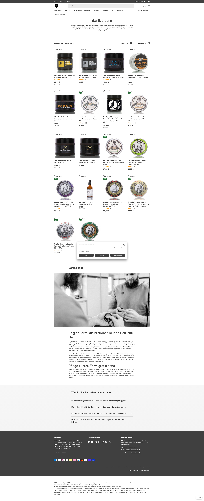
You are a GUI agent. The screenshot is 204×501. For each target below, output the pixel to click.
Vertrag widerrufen (145, 470)
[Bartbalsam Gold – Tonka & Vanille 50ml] (65, 62)
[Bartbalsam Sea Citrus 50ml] (114, 62)
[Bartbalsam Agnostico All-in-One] (90, 189)
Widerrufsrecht (134, 467)
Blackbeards (61, 467)
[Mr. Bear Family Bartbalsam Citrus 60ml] (139, 103)
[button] (149, 6)
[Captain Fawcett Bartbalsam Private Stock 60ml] (65, 230)
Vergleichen (124, 43)
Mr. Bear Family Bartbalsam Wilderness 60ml (114, 162)
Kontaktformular (136, 453)
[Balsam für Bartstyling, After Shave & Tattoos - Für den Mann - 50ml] (114, 103)
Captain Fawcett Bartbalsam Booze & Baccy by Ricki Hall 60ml (138, 204)
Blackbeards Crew (140, 1)
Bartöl (111, 369)
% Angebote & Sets (107, 10)
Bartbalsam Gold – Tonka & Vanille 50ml (65, 76)
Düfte (96, 10)
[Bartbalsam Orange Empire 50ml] (65, 103)
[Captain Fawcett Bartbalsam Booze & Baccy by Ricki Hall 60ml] (139, 189)
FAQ (149, 1)
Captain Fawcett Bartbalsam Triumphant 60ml (137, 162)
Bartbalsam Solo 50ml (62, 161)
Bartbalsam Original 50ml (88, 161)
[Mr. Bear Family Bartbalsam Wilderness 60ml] (114, 147)
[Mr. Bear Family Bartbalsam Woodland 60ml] (90, 103)
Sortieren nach (58, 43)
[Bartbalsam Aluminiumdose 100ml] (139, 62)
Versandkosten (86, 483)
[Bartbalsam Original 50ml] (90, 147)
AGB (119, 467)
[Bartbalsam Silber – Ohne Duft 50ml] (90, 62)
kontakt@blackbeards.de (133, 450)
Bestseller (120, 10)
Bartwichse (124, 373)
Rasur (66, 10)
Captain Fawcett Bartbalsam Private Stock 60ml (64, 246)
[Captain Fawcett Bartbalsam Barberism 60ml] (114, 189)
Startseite (56, 14)
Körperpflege (76, 10)
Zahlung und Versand (145, 467)
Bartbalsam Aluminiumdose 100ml (138, 77)
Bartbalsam (62, 14)
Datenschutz (125, 467)
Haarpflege (87, 10)
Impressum (113, 467)
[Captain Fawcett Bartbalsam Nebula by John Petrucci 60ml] (65, 189)
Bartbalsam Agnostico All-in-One (86, 203)
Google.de (67, 1)
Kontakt (106, 467)
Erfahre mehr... (102, 31)
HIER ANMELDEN (61, 453)
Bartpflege (57, 10)
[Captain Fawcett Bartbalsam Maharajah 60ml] (90, 230)
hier (120, 486)
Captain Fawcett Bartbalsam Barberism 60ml (112, 204)
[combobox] (101, 6)
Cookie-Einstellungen (134, 470)
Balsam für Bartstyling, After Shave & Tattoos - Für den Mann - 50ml (112, 120)
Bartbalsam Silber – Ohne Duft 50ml (88, 76)
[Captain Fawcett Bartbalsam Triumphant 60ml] (139, 147)
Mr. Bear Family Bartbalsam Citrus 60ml (137, 119)
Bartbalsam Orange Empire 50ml (64, 119)
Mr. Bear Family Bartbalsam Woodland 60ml (89, 119)
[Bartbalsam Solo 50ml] (65, 147)
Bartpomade (130, 371)
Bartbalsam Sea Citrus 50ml (113, 76)
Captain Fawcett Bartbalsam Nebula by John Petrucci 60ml (64, 204)
